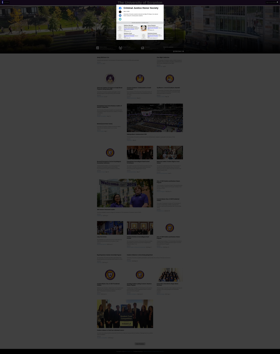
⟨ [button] (2, 2)
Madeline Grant (128, 33)
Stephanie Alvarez (152, 33)
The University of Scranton (129, 29)
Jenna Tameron (152, 25)
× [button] (277, 2)
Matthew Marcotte (128, 25)
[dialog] (140, 177)
